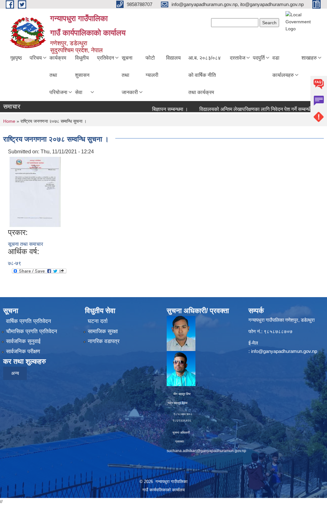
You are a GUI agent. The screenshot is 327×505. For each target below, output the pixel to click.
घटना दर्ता (98, 321)
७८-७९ (14, 263)
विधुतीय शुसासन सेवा (82, 75)
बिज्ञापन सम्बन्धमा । (161, 109)
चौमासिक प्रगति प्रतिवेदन (31, 331)
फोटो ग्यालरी (152, 66)
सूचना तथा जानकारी (130, 75)
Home (9, 121)
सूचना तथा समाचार (25, 244)
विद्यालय (173, 58)
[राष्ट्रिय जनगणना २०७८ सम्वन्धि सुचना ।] (35, 191)
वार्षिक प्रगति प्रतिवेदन (28, 321)
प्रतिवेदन (105, 58)
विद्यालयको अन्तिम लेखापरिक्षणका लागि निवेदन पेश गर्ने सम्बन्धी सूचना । (255, 109)
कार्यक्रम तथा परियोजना (58, 75)
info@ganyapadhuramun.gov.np (284, 351)
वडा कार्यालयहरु (283, 66)
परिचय (36, 58)
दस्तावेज (237, 58)
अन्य (15, 373)
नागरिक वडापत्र (103, 341)
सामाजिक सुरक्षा (103, 331)
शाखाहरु (309, 58)
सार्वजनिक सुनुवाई (23, 341)
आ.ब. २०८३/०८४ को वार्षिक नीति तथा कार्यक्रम (204, 75)
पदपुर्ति (259, 58)
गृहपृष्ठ (16, 58)
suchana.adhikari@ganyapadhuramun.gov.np (206, 451)
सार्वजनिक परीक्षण (23, 351)
